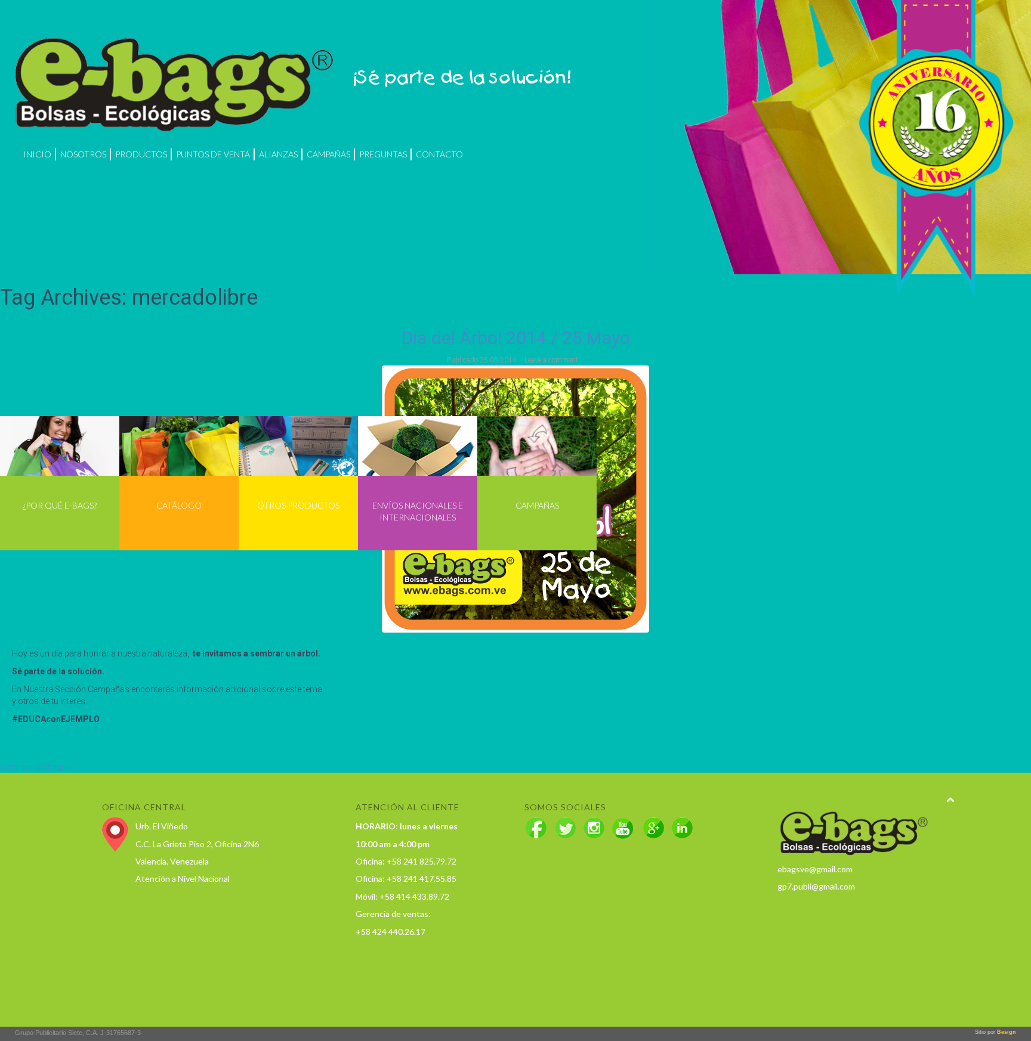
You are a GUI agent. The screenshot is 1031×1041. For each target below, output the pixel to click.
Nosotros (83, 154)
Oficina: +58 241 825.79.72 (406, 861)
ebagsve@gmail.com (815, 869)
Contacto (439, 154)
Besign (1005, 1032)
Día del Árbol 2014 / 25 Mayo (516, 337)
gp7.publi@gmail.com (816, 886)
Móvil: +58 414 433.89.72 (402, 896)
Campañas (328, 154)
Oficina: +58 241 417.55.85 (406, 878)
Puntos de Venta (213, 154)
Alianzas (278, 154)
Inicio (37, 154)
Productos (141, 154)
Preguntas (383, 154)
